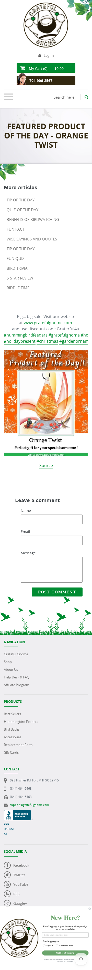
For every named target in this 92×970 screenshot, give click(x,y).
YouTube (20, 884)
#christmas (47, 341)
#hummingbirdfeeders (26, 335)
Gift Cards (11, 752)
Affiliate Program (16, 685)
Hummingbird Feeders (21, 721)
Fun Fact (15, 229)
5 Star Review (20, 278)
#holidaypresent (20, 341)
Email (25, 531)
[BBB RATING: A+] (18, 813)
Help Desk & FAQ (16, 677)
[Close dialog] (89, 908)
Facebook (21, 865)
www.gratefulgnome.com (48, 322)
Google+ (20, 903)
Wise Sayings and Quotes (32, 238)
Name (26, 510)
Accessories (12, 737)
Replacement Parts (18, 744)
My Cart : (46, 68)
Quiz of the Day (22, 209)
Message (28, 553)
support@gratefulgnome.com (29, 805)
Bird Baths (11, 729)
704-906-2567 (40, 80)
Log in (49, 55)
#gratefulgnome (64, 335)
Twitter (19, 874)
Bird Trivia (17, 268)
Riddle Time (18, 287)
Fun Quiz (16, 258)
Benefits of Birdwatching (33, 219)
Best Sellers (12, 714)
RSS (16, 893)
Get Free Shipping (65, 953)
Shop (8, 661)
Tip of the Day (20, 199)
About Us (11, 669)
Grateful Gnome (16, 654)
